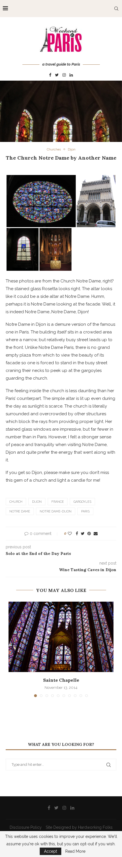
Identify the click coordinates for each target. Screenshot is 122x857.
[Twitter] (57, 75)
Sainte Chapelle (61, 680)
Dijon (71, 149)
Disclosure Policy (26, 827)
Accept (50, 851)
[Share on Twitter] (83, 533)
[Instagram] (64, 75)
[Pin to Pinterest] (89, 533)
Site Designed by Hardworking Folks (79, 827)
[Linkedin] (71, 75)
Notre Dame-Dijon (55, 511)
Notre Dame (19, 511)
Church (15, 502)
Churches (54, 149)
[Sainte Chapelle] (61, 637)
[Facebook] (50, 75)
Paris (85, 511)
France (57, 502)
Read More (75, 851)
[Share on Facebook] (77, 533)
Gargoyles (82, 502)
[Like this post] (70, 533)
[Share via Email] (96, 533)
